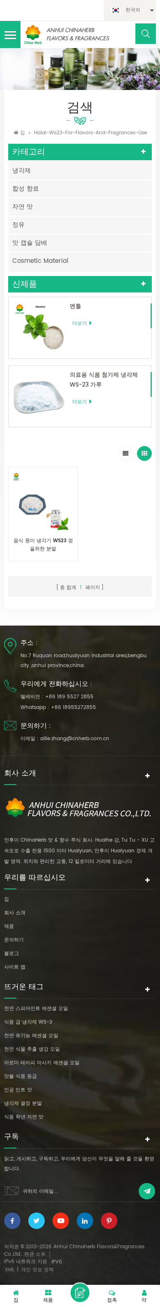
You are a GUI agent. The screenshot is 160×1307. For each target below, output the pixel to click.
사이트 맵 (14, 967)
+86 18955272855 (73, 707)
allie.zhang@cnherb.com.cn (74, 739)
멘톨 (75, 306)
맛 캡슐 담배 (29, 243)
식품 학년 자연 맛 (23, 1117)
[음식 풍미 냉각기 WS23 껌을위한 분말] (43, 502)
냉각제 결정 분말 (23, 1103)
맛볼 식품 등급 (20, 1076)
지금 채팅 (80, 1292)
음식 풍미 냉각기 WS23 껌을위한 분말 (43, 545)
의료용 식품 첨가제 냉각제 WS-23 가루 (104, 379)
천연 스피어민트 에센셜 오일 (36, 1008)
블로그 (11, 953)
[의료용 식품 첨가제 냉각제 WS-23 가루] (39, 396)
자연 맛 (22, 207)
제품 (9, 926)
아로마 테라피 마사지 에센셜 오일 (42, 1063)
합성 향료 (25, 189)
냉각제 (21, 171)
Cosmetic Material (40, 261)
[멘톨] (39, 327)
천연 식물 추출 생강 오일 (32, 1049)
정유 (18, 225)
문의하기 (14, 940)
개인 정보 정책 (37, 1270)
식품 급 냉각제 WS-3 (28, 1022)
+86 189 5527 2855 (69, 697)
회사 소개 (14, 913)
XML (9, 1270)
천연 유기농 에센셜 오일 (31, 1036)
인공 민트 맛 (18, 1090)
